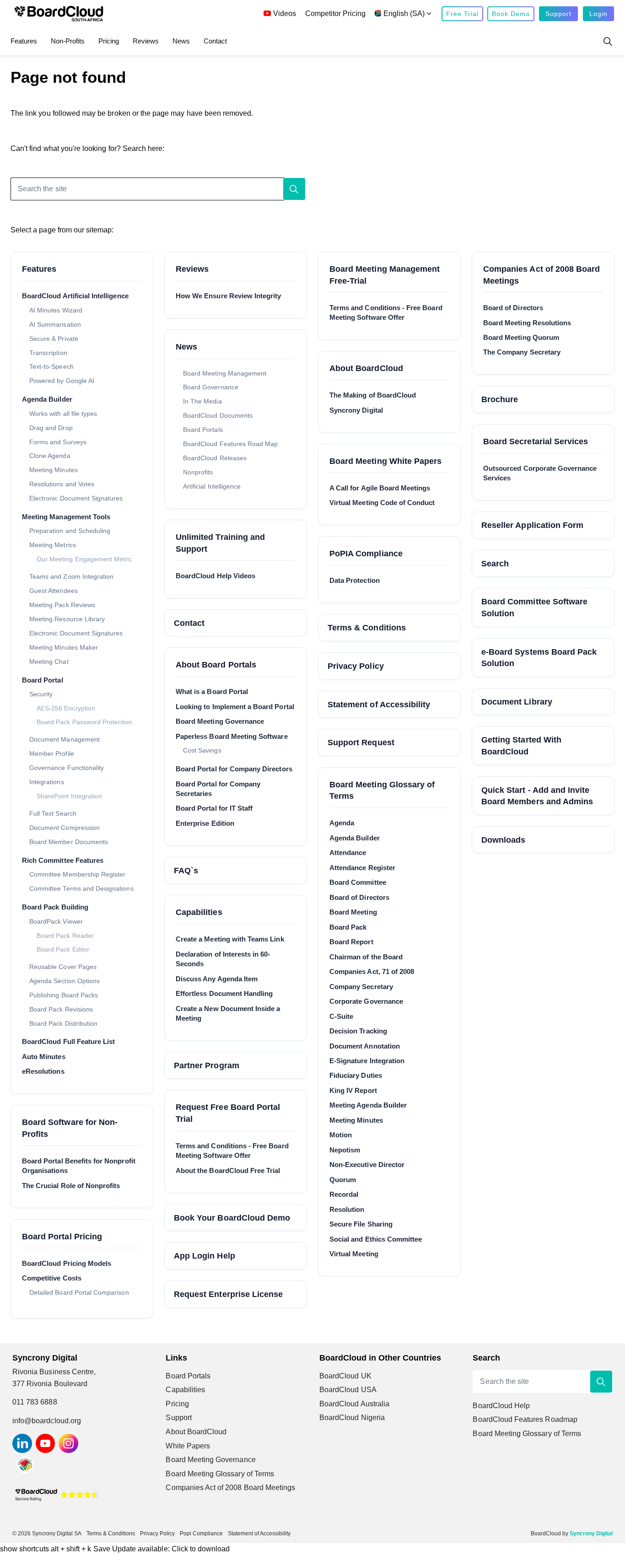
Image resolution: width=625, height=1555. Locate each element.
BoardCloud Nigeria (352, 1417)
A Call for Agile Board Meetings (380, 488)
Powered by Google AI (61, 380)
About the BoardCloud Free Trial (228, 1170)
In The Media (202, 401)
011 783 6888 (34, 1402)
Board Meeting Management (224, 373)
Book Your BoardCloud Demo (232, 1217)
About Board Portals (216, 664)
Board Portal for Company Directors (234, 769)
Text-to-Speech (51, 366)
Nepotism (344, 1150)
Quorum (342, 1180)
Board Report (351, 942)
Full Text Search (52, 813)
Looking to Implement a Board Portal (235, 706)
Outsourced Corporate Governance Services (540, 473)
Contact (215, 41)
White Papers (188, 1446)
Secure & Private (53, 338)
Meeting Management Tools (66, 517)
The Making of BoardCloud (372, 395)
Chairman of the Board (366, 957)
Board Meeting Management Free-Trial (384, 274)
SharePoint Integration (69, 796)
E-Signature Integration (366, 1061)
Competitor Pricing (335, 13)
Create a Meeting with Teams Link (230, 939)
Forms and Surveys (57, 442)
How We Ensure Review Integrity (228, 296)
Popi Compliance (201, 1533)
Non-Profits (68, 41)
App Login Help (204, 1255)
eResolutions (43, 1071)
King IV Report (353, 1090)
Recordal (343, 1194)
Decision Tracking (358, 1031)
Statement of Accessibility (379, 704)
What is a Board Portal (212, 691)
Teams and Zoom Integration (71, 576)
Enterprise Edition (205, 823)
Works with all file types (63, 413)
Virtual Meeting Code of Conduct (382, 502)
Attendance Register (362, 868)
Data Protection (354, 580)
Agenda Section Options (64, 981)
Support (558, 13)
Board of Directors (359, 897)
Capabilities (199, 912)
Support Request (361, 742)
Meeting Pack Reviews (62, 604)
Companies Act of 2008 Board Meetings (541, 274)
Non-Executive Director (366, 1164)
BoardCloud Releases (215, 458)
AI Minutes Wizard (55, 310)
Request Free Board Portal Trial (228, 1113)
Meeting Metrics (52, 545)
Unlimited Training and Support (220, 543)
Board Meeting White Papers (385, 461)
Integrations (46, 782)
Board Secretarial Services (535, 441)
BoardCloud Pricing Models (66, 1263)
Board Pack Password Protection (84, 722)
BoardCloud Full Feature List (68, 1041)
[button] (294, 189)
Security (41, 694)
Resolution (347, 1209)
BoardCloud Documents (218, 415)
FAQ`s (186, 870)
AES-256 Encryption (66, 708)
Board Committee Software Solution (534, 607)
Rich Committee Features (62, 860)
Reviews (146, 41)
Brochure (499, 399)
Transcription (48, 352)
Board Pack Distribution (63, 1023)
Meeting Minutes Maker (63, 647)
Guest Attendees (53, 590)
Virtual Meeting (353, 1254)
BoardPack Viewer (56, 921)
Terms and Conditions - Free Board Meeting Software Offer (232, 1150)
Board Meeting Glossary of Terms (382, 790)
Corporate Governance (366, 1001)
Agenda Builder (47, 399)
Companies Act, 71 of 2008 (371, 971)
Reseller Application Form (532, 525)
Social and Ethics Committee (375, 1239)
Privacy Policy (356, 666)
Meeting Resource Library (67, 619)
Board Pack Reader (65, 935)
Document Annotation (364, 1046)
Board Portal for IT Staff (214, 808)
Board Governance (210, 387)
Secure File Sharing (361, 1224)
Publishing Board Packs (63, 995)
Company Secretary (361, 986)
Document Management (64, 739)
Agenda (341, 823)
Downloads (503, 840)
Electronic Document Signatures (76, 498)
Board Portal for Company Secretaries (218, 788)
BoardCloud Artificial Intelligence (75, 296)
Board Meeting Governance (220, 721)
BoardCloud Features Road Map (230, 443)
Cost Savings (202, 750)
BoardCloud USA (348, 1390)
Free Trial (462, 13)
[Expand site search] (607, 41)
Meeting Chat (49, 661)
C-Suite (341, 1016)
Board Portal (42, 680)
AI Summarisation (55, 324)
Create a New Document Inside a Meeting (228, 1013)
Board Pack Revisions (61, 1009)
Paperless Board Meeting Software (232, 736)
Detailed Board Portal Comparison (79, 1292)
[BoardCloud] (59, 14)
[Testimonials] (56, 1494)
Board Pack (348, 927)
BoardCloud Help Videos (215, 576)
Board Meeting (353, 912)
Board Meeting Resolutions (527, 323)
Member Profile (51, 753)
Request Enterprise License (228, 1294)
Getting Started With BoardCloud (521, 745)
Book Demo (511, 13)
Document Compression (64, 827)
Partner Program (206, 1065)
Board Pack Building (55, 907)
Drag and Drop (51, 427)
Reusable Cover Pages (63, 966)
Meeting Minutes (53, 469)
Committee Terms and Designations (81, 888)
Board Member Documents (68, 841)
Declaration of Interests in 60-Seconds (223, 959)
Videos (284, 13)
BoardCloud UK (345, 1376)
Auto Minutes (43, 1056)
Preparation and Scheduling (69, 530)
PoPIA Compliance (366, 553)
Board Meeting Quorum (521, 337)
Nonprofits (198, 472)
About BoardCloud (366, 368)
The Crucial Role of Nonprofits (71, 1185)
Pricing (108, 41)
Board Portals (203, 429)
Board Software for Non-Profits (70, 1128)
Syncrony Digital (356, 410)
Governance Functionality (66, 767)
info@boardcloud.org (46, 1421)
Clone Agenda (49, 455)
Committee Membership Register (77, 874)
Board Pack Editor (63, 949)
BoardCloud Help (501, 1406)
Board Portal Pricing (62, 1236)
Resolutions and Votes (61, 484)
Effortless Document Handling (224, 993)
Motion (340, 1135)
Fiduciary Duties (355, 1075)
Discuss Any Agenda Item (217, 979)
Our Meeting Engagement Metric (84, 559)
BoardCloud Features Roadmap (525, 1419)
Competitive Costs (51, 1278)
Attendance (347, 852)
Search (495, 563)
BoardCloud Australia (354, 1404)
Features (24, 41)
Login (598, 13)
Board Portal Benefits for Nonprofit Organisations (78, 1165)
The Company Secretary (521, 352)
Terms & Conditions (367, 627)
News (181, 41)
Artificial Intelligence (212, 486)
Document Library (516, 701)
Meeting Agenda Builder (368, 1105)
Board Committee (357, 882)
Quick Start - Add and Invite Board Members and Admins (537, 796)
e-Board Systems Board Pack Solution (539, 657)
